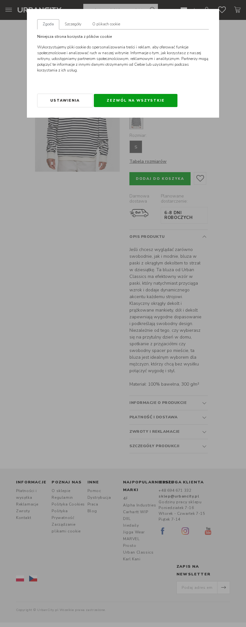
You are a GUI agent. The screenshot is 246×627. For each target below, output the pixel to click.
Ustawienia (65, 100)
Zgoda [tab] (48, 24)
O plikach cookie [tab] (106, 24)
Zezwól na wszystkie (136, 100)
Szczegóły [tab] (73, 24)
